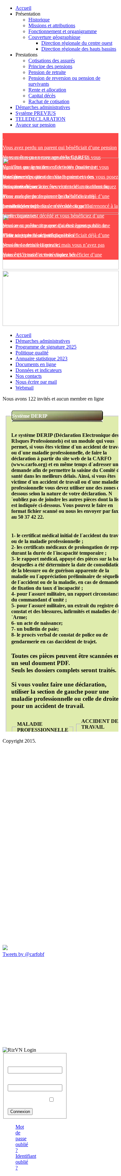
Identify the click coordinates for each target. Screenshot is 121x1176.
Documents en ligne (35, 364)
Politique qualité (31, 352)
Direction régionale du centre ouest (76, 43)
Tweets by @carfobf (23, 954)
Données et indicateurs (38, 370)
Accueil (23, 8)
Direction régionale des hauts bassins (78, 49)
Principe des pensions (50, 66)
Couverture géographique (54, 37)
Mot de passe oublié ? (21, 1138)
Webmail (24, 387)
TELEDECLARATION (40, 119)
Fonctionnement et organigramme (62, 31)
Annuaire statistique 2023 (41, 358)
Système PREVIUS (35, 113)
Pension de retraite (47, 72)
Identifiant (18, 1063)
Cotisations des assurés (51, 60)
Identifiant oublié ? (25, 1161)
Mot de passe (21, 1081)
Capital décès (41, 95)
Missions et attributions (51, 25)
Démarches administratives (42, 107)
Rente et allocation (47, 90)
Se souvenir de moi (27, 1100)
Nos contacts (28, 376)
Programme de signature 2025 (45, 347)
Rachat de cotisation (48, 101)
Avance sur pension (35, 125)
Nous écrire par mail (36, 382)
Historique (39, 19)
